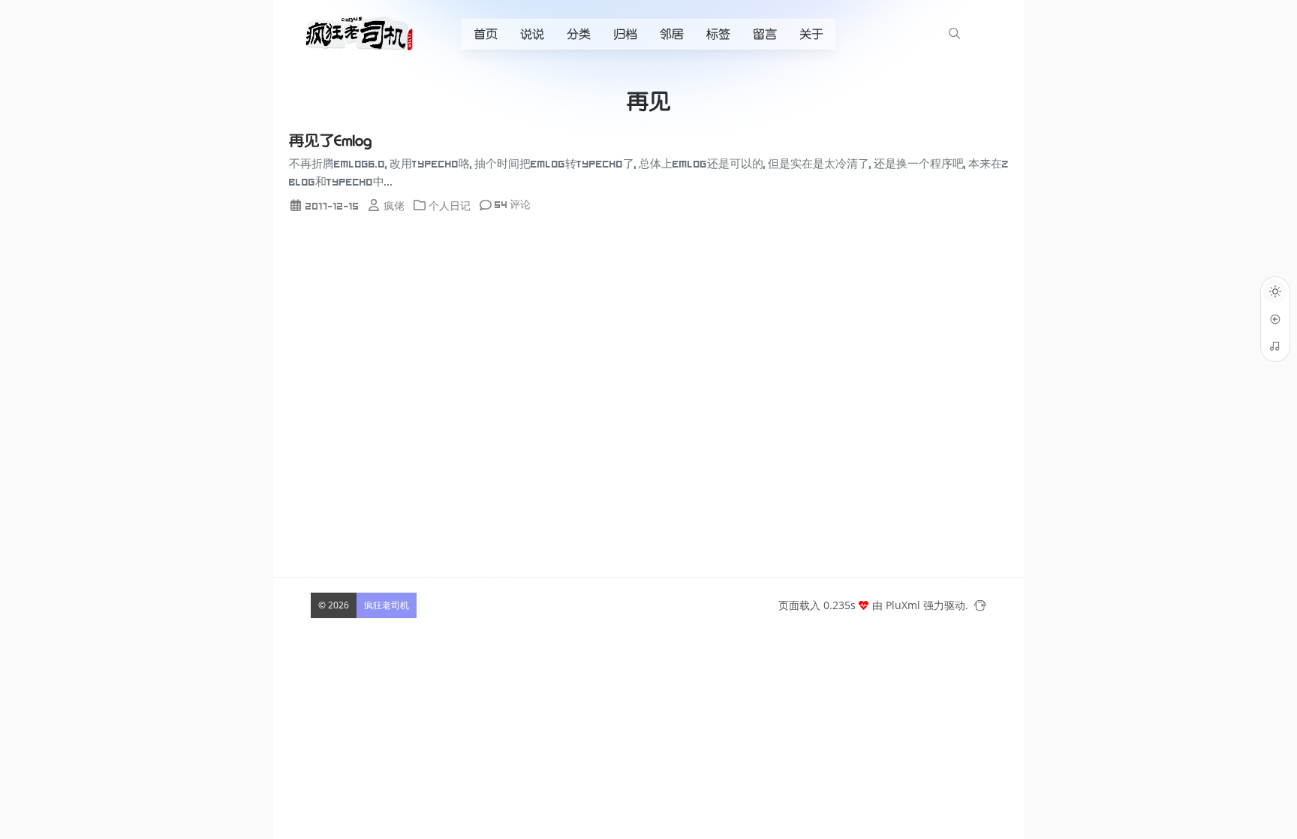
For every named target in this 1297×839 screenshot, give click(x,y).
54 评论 (513, 204)
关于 (811, 34)
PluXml (903, 605)
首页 (486, 34)
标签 (718, 34)
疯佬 (394, 206)
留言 (765, 34)
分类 (579, 34)
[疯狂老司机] (362, 33)
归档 (625, 34)
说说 (532, 34)
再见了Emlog (330, 140)
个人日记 (450, 206)
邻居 (672, 34)
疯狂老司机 (386, 605)
